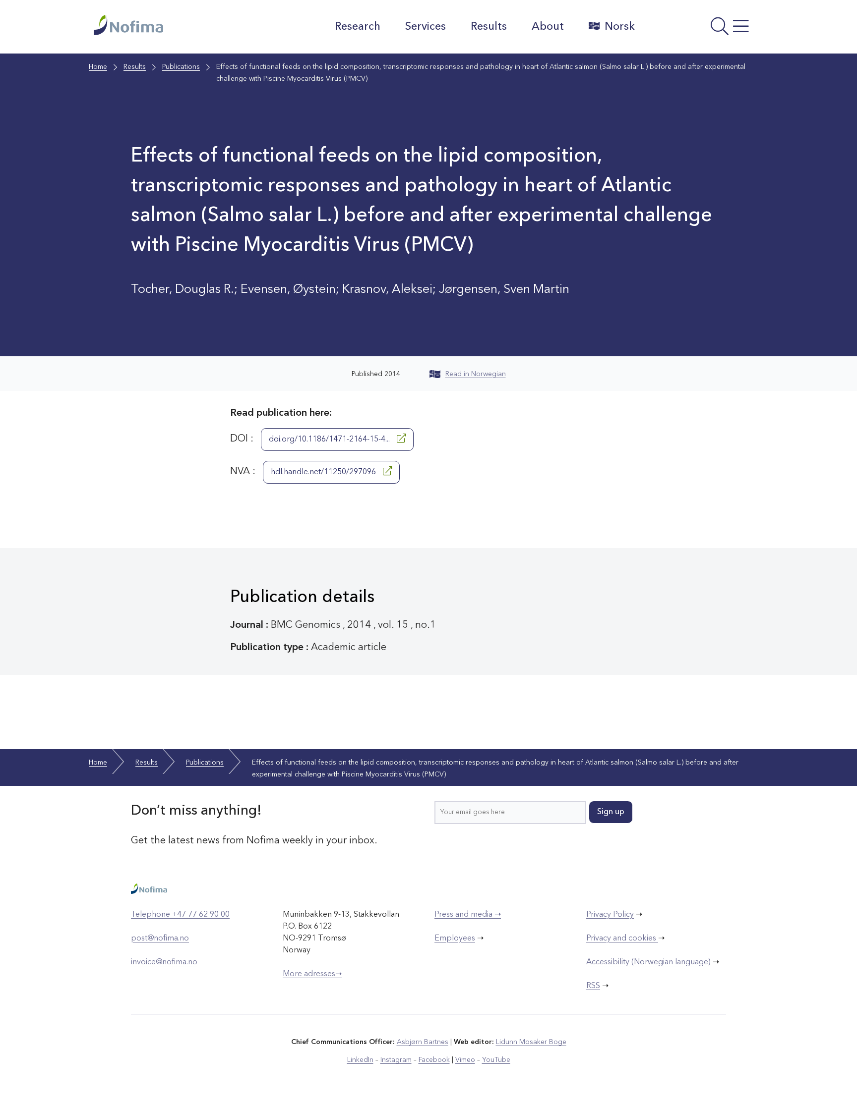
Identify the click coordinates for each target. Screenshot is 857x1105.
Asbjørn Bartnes (422, 1042)
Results (489, 26)
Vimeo (465, 1059)
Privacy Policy (610, 915)
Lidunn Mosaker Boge (531, 1042)
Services (425, 26)
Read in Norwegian (475, 374)
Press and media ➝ (467, 915)
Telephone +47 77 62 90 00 (180, 915)
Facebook (434, 1059)
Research (357, 26)
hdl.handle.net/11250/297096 (324, 472)
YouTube (496, 1059)
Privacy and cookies (622, 938)
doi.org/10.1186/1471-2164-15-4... (330, 439)
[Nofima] (180, 25)
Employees (454, 938)
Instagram (396, 1059)
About (548, 26)
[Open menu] (704, 29)
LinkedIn (360, 1059)
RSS (593, 986)
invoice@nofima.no (164, 962)
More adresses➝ (312, 974)
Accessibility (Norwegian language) (648, 962)
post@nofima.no (160, 938)
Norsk (620, 26)
